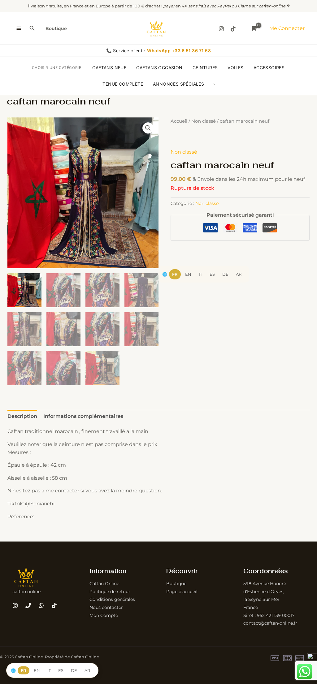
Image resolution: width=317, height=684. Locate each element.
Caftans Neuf (109, 67)
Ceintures (205, 67)
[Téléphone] (28, 605)
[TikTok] (233, 29)
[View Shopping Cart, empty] (254, 28)
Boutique (56, 28)
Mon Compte (103, 615)
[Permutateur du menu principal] (18, 28)
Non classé (203, 121)
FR (175, 274)
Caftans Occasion (159, 67)
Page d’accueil (182, 591)
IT (200, 274)
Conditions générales (112, 599)
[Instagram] (221, 29)
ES (212, 274)
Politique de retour (109, 591)
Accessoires (269, 67)
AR (238, 274)
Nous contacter (106, 607)
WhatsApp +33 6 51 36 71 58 (179, 50)
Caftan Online (104, 583)
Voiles (235, 67)
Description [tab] (22, 416)
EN (188, 274)
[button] (32, 28)
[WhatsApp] (41, 605)
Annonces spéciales (178, 84)
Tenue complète (122, 84)
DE (225, 274)
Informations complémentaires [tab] (83, 416)
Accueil (179, 121)
